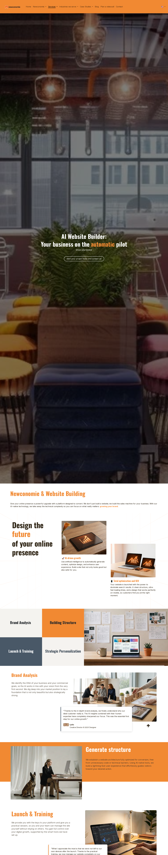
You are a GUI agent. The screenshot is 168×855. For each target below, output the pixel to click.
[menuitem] (28, 6)
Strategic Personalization (63, 651)
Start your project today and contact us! (84, 259)
